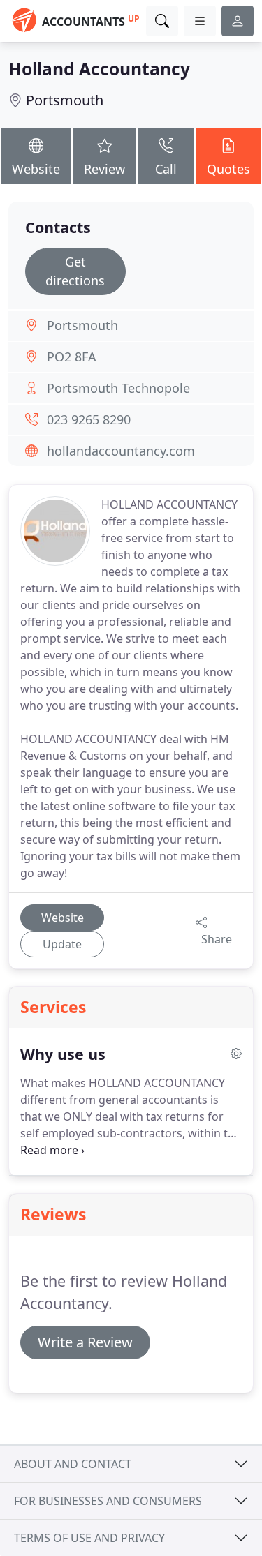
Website (36, 168)
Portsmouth (64, 100)
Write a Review (85, 1342)
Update (62, 944)
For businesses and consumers (108, 1501)
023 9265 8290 (89, 419)
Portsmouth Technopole (118, 388)
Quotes (228, 168)
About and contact (72, 1464)
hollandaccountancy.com (121, 450)
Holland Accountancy (99, 68)
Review (104, 168)
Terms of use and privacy (89, 1538)
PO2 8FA (71, 356)
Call (166, 168)
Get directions (75, 271)
